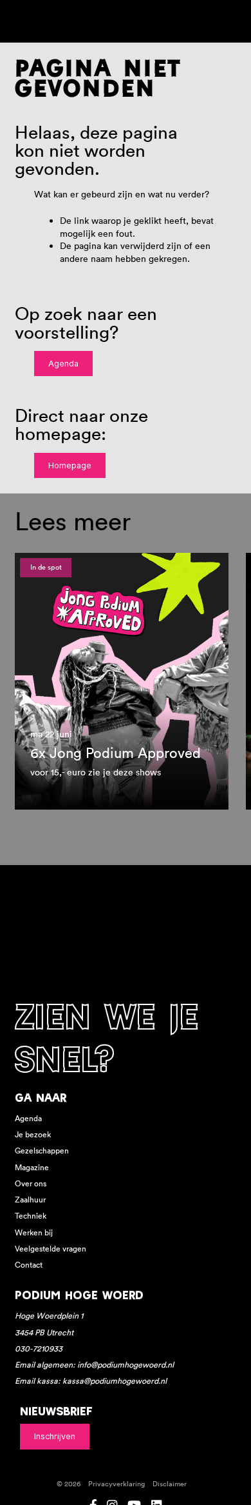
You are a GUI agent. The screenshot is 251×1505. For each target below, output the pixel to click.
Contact (28, 1264)
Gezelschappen (42, 1150)
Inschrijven (54, 1436)
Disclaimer (170, 1484)
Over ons (30, 1183)
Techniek (30, 1215)
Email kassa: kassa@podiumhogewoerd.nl (91, 1380)
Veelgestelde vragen (50, 1248)
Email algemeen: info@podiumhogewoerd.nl (94, 1364)
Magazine (32, 1167)
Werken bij (34, 1232)
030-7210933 (38, 1348)
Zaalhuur (30, 1199)
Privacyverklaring (116, 1484)
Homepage (69, 465)
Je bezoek (33, 1134)
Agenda (63, 363)
